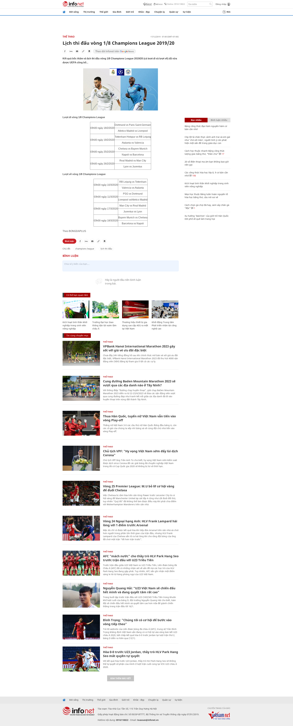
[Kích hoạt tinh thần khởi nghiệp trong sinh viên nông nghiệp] (76, 309)
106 (194, 175)
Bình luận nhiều (219, 120)
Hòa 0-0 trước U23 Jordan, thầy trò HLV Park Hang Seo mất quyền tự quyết (140, 654)
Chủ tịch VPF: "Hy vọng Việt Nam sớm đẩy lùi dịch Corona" (140, 453)
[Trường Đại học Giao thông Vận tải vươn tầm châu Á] (105, 309)
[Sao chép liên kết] (83, 51)
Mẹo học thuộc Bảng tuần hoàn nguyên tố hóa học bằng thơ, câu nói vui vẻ (206, 196)
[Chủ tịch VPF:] (81, 458)
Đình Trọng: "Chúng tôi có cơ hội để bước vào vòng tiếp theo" (137, 622)
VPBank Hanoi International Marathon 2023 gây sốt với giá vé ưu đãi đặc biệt (139, 348)
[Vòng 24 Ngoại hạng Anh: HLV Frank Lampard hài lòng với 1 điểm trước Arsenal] (81, 528)
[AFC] (81, 563)
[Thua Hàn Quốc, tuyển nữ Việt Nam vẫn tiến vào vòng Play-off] (81, 423)
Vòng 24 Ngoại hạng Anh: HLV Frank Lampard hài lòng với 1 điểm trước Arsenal (140, 523)
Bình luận (69, 241)
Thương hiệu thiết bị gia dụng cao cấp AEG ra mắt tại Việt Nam (135, 325)
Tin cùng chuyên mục (77, 335)
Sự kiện (187, 11)
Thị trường (89, 11)
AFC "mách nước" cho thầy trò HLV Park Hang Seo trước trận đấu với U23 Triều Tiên (141, 558)
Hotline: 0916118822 (176, 4)
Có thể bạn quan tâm (77, 295)
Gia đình (117, 11)
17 (222, 153)
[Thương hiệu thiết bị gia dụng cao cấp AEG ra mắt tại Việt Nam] (135, 309)
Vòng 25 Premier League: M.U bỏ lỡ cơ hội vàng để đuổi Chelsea (138, 488)
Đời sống (74, 11)
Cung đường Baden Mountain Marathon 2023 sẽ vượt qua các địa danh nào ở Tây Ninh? (139, 383)
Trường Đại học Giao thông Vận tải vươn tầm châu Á (104, 325)
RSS (228, 11)
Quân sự (173, 11)
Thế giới (103, 11)
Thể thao (69, 36)
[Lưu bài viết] (89, 51)
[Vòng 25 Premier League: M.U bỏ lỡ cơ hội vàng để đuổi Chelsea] (81, 493)
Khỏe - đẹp (144, 11)
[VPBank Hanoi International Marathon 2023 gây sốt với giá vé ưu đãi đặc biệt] (81, 353)
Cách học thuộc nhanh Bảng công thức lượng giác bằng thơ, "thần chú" (204, 152)
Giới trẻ (130, 11)
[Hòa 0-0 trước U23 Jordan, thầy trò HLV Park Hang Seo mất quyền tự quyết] (81, 659)
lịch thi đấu (106, 248)
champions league (84, 248)
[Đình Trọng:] (81, 627)
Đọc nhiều (196, 120)
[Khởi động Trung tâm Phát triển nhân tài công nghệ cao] (165, 309)
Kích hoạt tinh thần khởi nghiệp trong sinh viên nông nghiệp (75, 325)
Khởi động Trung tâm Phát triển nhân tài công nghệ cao (164, 325)
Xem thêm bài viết (120, 678)
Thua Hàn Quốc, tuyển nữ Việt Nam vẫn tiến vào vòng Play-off (139, 418)
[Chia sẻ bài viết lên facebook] (65, 51)
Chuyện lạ (159, 11)
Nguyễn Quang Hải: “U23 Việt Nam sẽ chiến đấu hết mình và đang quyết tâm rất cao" (139, 590)
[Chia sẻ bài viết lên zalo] (71, 51)
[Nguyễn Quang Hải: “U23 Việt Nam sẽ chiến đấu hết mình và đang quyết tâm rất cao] (81, 595)
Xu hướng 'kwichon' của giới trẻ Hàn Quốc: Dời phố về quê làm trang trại (207, 217)
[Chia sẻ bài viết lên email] (77, 51)
